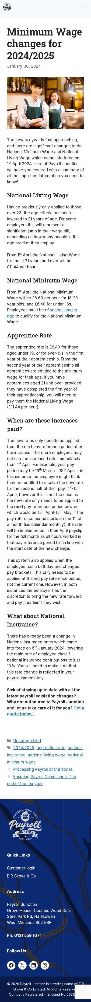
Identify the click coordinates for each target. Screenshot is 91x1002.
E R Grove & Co (21, 876)
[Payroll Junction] (7, 7)
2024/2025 (23, 747)
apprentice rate (51, 747)
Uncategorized (27, 740)
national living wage (47, 755)
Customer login (21, 868)
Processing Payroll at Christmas (43, 769)
